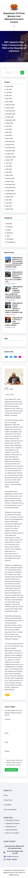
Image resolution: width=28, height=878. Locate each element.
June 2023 (9, 203)
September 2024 (10, 157)
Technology (10, 239)
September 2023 (10, 193)
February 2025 (10, 141)
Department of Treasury (13, 823)
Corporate (9, 227)
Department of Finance (12, 820)
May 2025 (9, 132)
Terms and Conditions (10, 809)
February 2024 (10, 178)
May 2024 (9, 169)
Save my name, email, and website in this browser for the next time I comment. (14, 763)
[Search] (22, 72)
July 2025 (9, 126)
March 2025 (9, 138)
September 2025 (10, 120)
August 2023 (9, 196)
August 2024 (9, 160)
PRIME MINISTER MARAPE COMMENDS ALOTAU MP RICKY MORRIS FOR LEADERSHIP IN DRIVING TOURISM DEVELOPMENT (13, 292)
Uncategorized (11, 242)
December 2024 (10, 147)
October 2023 (10, 190)
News (8, 236)
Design (9, 230)
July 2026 (9, 89)
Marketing (9, 233)
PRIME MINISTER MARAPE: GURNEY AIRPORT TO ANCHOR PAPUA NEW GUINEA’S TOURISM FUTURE (14, 308)
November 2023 (10, 187)
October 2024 (10, 154)
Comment (8, 719)
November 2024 (10, 150)
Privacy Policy (8, 800)
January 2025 (10, 144)
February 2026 (10, 104)
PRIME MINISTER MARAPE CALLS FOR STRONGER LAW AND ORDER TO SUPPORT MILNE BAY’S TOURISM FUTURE (14, 262)
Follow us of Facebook (12, 833)
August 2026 (9, 86)
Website (7, 751)
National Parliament (11, 830)
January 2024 (10, 181)
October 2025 (10, 117)
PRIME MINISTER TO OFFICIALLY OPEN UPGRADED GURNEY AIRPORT (13, 321)
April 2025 (9, 135)
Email (7, 742)
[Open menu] (14, 26)
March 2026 (9, 101)
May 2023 (9, 206)
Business (9, 223)
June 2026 (9, 92)
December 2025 (10, 111)
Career (6, 795)
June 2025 (9, 129)
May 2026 (9, 95)
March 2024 (9, 175)
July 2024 (9, 163)
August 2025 (9, 123)
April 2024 (9, 172)
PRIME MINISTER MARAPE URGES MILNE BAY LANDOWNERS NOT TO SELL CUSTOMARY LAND (14, 277)
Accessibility (7, 805)
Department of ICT (11, 826)
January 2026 (10, 108)
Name (7, 733)
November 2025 (10, 114)
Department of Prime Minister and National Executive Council (14, 17)
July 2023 (9, 200)
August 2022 (9, 209)
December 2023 (10, 184)
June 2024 (9, 166)
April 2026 (9, 98)
